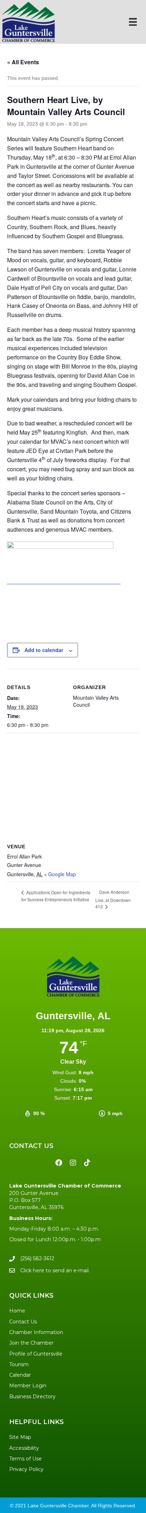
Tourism (19, 1364)
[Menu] (133, 22)
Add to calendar (43, 650)
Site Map (20, 1437)
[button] (59, 1163)
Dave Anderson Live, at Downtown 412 (113, 899)
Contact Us (23, 1321)
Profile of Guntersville (35, 1354)
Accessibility (24, 1448)
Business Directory (32, 1396)
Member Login (27, 1385)
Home (17, 1311)
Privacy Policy (26, 1469)
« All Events (23, 62)
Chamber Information (36, 1332)
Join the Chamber (31, 1343)
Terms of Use (25, 1458)
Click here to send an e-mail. (55, 1270)
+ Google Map (60, 874)
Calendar (20, 1375)
